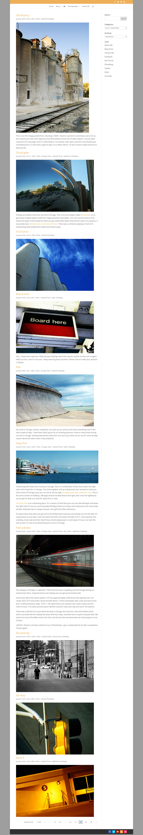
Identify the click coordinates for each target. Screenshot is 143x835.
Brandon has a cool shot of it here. (44, 224)
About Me (86, 6)
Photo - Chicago (41, 156)
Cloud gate (22, 152)
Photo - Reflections (65, 156)
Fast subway (23, 527)
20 (60, 822)
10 (55, 822)
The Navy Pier (21, 503)
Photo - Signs (51, 298)
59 (86, 822)
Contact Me (109, 53)
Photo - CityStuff (41, 19)
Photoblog (50, 19)
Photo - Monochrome (54, 636)
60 (91, 822)
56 (70, 822)
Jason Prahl (21, 19)
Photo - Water (63, 447)
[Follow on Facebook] (109, 831)
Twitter (107, 68)
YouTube (108, 76)
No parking (22, 633)
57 (75, 822)
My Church (109, 60)
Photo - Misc (63, 531)
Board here (22, 294)
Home (51, 6)
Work (107, 72)
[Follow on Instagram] (125, 831)
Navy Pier (21, 443)
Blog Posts (109, 49)
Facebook (108, 57)
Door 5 (20, 757)
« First (39, 822)
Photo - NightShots (74, 531)
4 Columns (22, 231)
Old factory (22, 15)
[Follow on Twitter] (113, 831)
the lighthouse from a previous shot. (77, 492)
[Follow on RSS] (121, 831)
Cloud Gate (85, 215)
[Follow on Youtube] (117, 831)
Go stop (20, 695)
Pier (18, 367)
